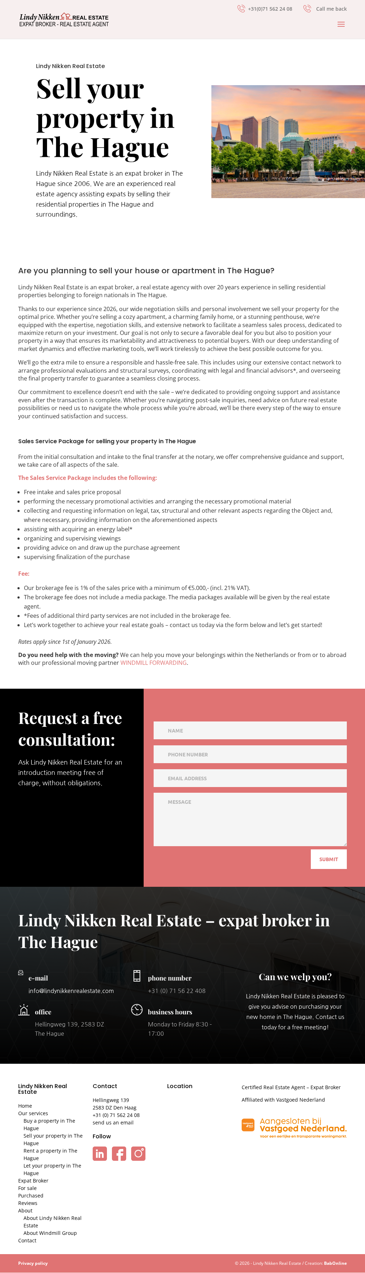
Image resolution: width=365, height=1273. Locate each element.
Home (25, 1105)
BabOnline (335, 1263)
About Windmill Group (50, 1233)
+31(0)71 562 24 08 (270, 8)
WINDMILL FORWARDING (153, 663)
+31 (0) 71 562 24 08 (116, 1115)
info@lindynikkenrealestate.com (71, 991)
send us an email (113, 1122)
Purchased (30, 1195)
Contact (27, 1240)
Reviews (27, 1203)
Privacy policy (33, 1263)
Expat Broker (33, 1180)
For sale (27, 1188)
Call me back (331, 8)
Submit (328, 859)
